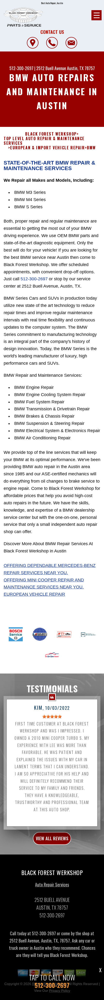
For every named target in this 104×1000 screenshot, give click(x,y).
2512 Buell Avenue (51, 68)
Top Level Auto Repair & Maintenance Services (44, 140)
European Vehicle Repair (34, 594)
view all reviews (52, 838)
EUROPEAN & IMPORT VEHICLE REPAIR (47, 147)
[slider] (52, 716)
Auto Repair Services (52, 884)
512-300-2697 (21, 68)
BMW (91, 147)
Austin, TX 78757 (81, 68)
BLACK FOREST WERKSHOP (51, 134)
